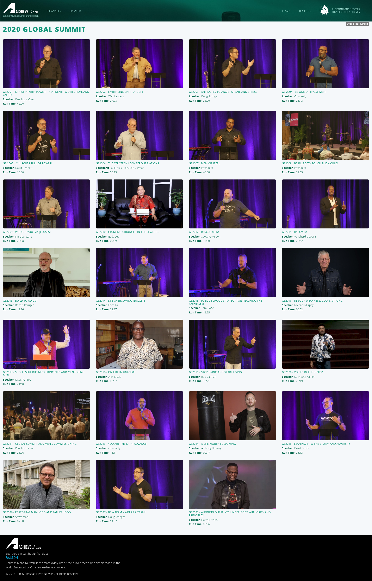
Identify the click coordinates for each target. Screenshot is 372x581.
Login (286, 11)
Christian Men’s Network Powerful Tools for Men (346, 10)
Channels (54, 11)
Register (305, 11)
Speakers (76, 11)
